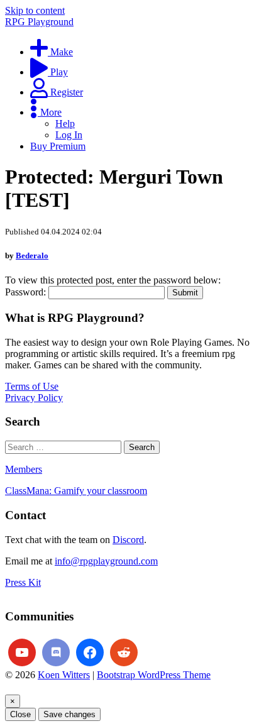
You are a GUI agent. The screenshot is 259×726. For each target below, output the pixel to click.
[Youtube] (22, 652)
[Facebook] (90, 652)
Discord (128, 539)
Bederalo (32, 255)
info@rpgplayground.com (106, 561)
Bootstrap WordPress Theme (154, 674)
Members (23, 469)
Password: (26, 292)
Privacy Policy (34, 397)
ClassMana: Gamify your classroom (76, 490)
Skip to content (35, 10)
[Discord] (56, 652)
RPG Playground (39, 21)
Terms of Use (31, 386)
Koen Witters (64, 674)
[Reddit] (124, 652)
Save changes (69, 714)
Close (20, 714)
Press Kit (23, 582)
